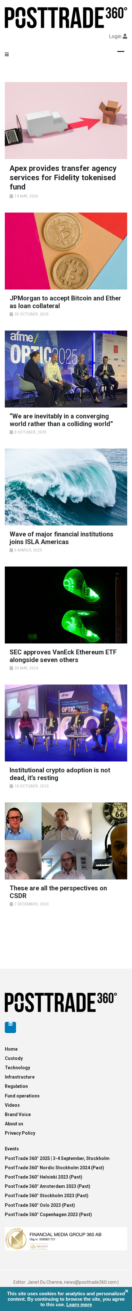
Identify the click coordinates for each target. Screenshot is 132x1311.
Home (11, 1049)
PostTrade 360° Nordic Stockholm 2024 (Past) (54, 1167)
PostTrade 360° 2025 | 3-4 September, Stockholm (57, 1158)
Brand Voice (18, 1114)
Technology (17, 1067)
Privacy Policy (20, 1133)
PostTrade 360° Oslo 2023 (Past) (40, 1205)
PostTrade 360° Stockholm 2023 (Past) (46, 1195)
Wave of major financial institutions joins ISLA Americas (61, 538)
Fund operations (22, 1095)
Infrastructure (20, 1077)
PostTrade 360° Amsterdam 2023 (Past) (47, 1186)
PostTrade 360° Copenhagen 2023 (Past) (48, 1214)
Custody (14, 1058)
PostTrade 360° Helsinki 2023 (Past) (43, 1177)
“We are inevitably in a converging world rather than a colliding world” (61, 420)
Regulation (16, 1086)
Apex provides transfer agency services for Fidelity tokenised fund (63, 177)
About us (14, 1123)
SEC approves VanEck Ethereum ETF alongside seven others (63, 656)
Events (12, 1148)
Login (115, 36)
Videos (12, 1105)
